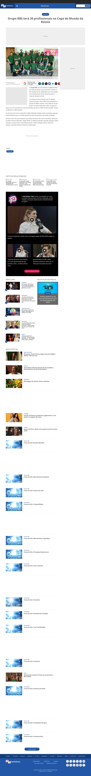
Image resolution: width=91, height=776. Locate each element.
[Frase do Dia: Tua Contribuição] (14, 628)
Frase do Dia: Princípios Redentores (36, 552)
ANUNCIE (56, 761)
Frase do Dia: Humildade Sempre (35, 723)
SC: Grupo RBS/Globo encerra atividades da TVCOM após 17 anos (11, 183)
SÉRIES (66, 756)
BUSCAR (87, 5)
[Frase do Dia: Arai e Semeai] (14, 567)
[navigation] (17, 6)
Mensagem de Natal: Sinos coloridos (36, 381)
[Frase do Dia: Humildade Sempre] (14, 724)
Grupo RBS (34, 87)
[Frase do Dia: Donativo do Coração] (14, 615)
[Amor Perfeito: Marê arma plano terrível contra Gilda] (14, 431)
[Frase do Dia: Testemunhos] (14, 738)
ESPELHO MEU (81, 756)
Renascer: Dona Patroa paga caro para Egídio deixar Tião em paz (39, 355)
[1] (13, 285)
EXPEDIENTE (47, 761)
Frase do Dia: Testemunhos (33, 736)
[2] (13, 298)
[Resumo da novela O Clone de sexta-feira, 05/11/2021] (14, 677)
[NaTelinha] (7, 6)
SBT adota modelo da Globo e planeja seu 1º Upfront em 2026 (28, 311)
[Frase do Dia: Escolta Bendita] (14, 444)
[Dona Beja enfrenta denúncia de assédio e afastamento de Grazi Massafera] (14, 369)
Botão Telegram (67, 766)
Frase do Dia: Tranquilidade (33, 504)
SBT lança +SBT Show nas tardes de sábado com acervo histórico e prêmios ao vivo (28, 286)
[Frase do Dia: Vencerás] (14, 602)
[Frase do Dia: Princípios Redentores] (14, 554)
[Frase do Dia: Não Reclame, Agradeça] (14, 540)
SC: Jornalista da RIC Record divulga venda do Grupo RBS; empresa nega (38, 183)
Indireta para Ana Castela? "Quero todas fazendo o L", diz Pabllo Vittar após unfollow (28, 337)
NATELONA (73, 756)
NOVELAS (22, 756)
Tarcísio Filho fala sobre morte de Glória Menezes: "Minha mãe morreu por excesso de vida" (28, 325)
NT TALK (37, 756)
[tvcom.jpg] (9, 179)
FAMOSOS (29, 756)
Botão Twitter (77, 762)
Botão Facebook (74, 762)
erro (59, 83)
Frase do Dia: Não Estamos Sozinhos (36, 477)
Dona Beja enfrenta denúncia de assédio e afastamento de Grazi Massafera (38, 368)
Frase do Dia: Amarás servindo (34, 689)
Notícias (45, 5)
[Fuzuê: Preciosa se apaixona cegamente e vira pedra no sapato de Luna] (14, 417)
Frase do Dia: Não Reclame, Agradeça (37, 538)
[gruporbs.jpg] (23, 179)
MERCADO (59, 756)
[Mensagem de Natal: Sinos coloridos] (14, 383)
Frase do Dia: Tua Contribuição (34, 627)
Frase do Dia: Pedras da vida (34, 491)
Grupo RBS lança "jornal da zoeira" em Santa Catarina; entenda (51, 183)
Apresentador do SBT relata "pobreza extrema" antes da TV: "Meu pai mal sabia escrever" (43, 261)
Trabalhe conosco (51, 763)
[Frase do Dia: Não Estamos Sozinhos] (14, 478)
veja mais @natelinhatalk (32, 271)
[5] (13, 337)
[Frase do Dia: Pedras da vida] (14, 492)
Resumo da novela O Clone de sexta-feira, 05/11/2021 (38, 675)
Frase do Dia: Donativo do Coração (36, 613)
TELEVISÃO (15, 756)
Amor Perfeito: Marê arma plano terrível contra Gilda (40, 430)
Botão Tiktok (67, 762)
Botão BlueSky (80, 766)
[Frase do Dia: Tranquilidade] (14, 506)
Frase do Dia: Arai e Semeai (33, 566)
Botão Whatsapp (70, 762)
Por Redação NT (10, 83)
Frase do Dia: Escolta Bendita (34, 443)
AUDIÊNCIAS (44, 756)
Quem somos (36, 761)
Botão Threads (83, 766)
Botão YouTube (83, 762)
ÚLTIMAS (8, 756)
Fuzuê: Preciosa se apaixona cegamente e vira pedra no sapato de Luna (40, 416)
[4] (13, 324)
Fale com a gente (39, 763)
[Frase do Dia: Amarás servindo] (14, 690)
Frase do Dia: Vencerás (32, 600)
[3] (13, 311)
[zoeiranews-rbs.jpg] (51, 179)
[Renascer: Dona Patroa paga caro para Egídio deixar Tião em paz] (14, 356)
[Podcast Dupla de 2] (77, 765)
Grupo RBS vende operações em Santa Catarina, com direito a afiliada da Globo (25, 183)
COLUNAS (52, 756)
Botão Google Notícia (70, 766)
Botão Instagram (80, 762)
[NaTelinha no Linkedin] (74, 765)
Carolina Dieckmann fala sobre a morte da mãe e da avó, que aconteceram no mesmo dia (28, 299)
